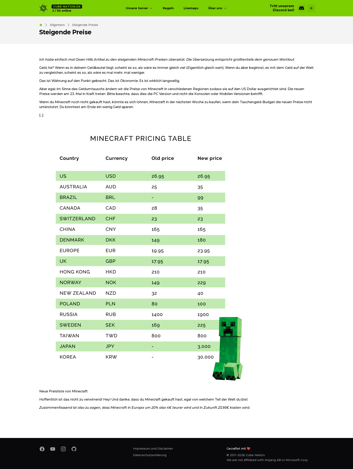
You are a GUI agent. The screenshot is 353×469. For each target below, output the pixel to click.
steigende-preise (85, 25)
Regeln (168, 8)
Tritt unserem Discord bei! (282, 8)
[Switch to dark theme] (311, 8)
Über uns (215, 8)
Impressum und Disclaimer (153, 448)
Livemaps (191, 8)
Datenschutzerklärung (149, 455)
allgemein (57, 25)
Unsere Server (137, 8)
